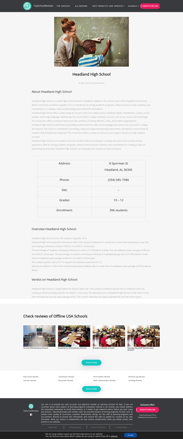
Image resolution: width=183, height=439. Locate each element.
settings (114, 436)
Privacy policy (75, 427)
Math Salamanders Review (104, 380)
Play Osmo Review (30, 377)
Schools (132, 6)
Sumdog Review (135, 380)
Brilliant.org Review (136, 377)
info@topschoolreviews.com (147, 417)
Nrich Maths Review (101, 377)
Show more (91, 363)
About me (52, 427)
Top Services (63, 6)
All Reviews (81, 6)
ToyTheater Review (66, 377)
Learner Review (29, 380)
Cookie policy (121, 427)
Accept (130, 435)
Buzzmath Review (65, 380)
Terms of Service (98, 427)
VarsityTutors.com (150, 6)
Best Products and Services (108, 6)
